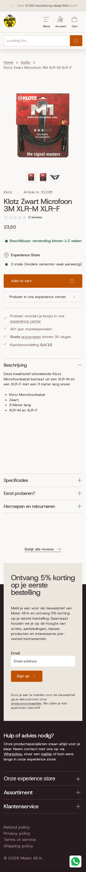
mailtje (46, 754)
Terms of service (20, 839)
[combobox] (37, 40)
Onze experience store (29, 778)
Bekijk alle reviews (39, 549)
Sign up (23, 676)
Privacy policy (17, 833)
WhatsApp (13, 754)
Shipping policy (18, 846)
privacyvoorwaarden (26, 703)
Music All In (31, 858)
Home (8, 62)
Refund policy (17, 827)
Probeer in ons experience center (37, 296)
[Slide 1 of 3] (31, 177)
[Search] (76, 40)
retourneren (31, 336)
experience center (25, 321)
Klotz (8, 192)
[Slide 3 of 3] (55, 177)
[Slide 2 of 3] (43, 177)
